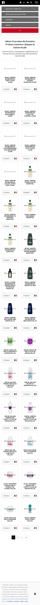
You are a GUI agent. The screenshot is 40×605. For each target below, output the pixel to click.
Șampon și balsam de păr (16, 14)
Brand (8, 25)
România (9, 19)
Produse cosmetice (13, 9)
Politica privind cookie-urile (17, 601)
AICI (23, 56)
